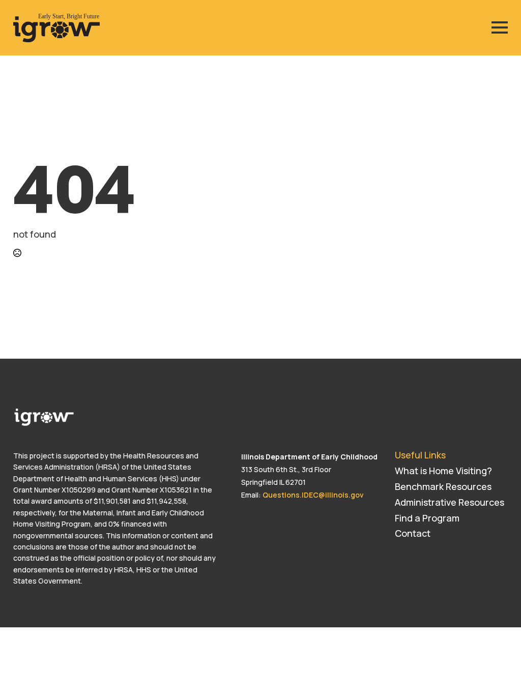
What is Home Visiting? (443, 471)
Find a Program (427, 518)
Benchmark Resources (443, 486)
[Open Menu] (499, 27)
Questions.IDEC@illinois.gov (313, 495)
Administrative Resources (449, 502)
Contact (412, 533)
